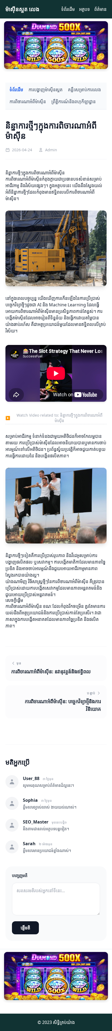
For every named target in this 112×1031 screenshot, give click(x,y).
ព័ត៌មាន (100, 9)
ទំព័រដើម (68, 9)
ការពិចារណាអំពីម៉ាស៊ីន (28, 101)
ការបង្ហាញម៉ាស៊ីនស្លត (46, 89)
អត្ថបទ (84, 9)
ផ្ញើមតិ (25, 928)
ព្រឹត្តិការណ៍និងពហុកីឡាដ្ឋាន (73, 101)
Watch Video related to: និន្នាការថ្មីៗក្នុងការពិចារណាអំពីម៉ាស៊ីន (53, 418)
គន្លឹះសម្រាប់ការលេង (84, 89)
